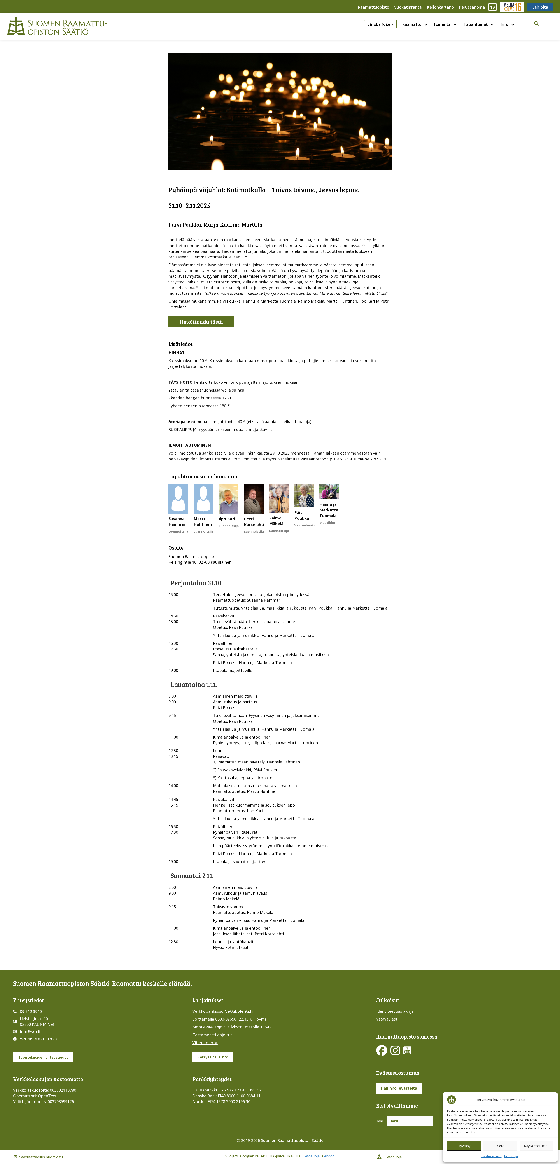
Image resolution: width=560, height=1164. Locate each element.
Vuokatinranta (408, 7)
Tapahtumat (476, 24)
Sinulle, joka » (380, 24)
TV (492, 7)
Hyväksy (464, 1145)
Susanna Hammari (177, 521)
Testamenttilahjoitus (212, 1034)
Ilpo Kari (227, 518)
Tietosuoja (511, 1156)
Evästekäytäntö (491, 1156)
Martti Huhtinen (203, 521)
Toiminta (442, 24)
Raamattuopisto (373, 7)
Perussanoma (472, 7)
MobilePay (202, 1027)
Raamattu (412, 24)
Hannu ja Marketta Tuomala (328, 510)
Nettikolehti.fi (238, 1011)
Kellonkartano (440, 7)
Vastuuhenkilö (306, 525)
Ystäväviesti (387, 1019)
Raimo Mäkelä (276, 520)
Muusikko (327, 522)
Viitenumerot (205, 1042)
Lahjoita (540, 7)
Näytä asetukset (536, 1145)
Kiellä (500, 1145)
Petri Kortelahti (254, 521)
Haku (380, 1121)
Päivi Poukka (301, 515)
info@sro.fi (30, 1031)
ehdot (329, 1156)
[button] (536, 23)
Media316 (511, 7)
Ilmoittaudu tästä (201, 321)
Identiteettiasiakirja (395, 1011)
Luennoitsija (178, 531)
